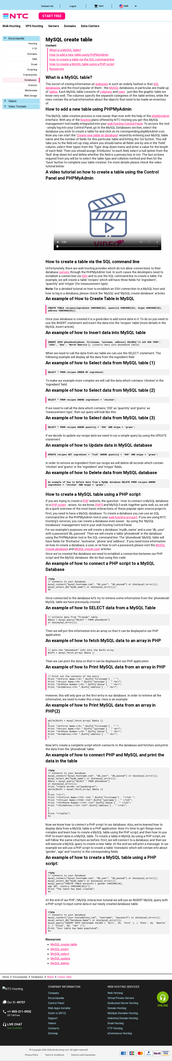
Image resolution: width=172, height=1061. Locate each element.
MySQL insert (60, 949)
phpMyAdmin (160, 116)
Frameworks (30, 74)
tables (53, 91)
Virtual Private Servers (121, 998)
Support (53, 1018)
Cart (100, 6)
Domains (70, 26)
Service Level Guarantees (83, 1055)
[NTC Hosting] (16, 15)
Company (53, 993)
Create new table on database (97, 135)
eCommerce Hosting (120, 1033)
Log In (73, 6)
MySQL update (60, 958)
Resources (56, 69)
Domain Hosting (117, 1008)
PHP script (58, 505)
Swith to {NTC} (57, 1013)
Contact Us (47, 6)
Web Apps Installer (59, 1008)
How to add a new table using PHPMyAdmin (79, 54)
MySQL (114, 88)
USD (125, 6)
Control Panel (133, 123)
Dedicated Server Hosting (123, 1003)
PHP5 (99, 505)
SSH (85, 276)
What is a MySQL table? (65, 50)
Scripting (32, 69)
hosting (85, 120)
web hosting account (123, 517)
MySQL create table (64, 944)
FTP (35, 48)
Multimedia (31, 90)
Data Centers (90, 26)
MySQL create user (87, 549)
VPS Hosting (34, 26)
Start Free (52, 16)
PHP (86, 501)
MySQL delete (60, 963)
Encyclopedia (16, 38)
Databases (30, 80)
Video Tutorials (17, 106)
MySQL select (60, 954)
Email (34, 64)
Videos (12, 101)
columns (106, 91)
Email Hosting (116, 1023)
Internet (32, 85)
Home (6, 977)
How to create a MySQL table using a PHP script (81, 64)
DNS (34, 59)
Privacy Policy (31, 1055)
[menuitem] (47, 6)
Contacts (53, 1028)
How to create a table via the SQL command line (81, 59)
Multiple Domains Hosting (123, 1013)
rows (121, 91)
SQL (156, 84)
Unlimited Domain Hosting (123, 1018)
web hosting (115, 123)
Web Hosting (11, 26)
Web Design (30, 95)
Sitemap (53, 1033)
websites (101, 84)
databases (53, 88)
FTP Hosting (115, 1028)
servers (64, 272)
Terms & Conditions (54, 1055)
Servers (53, 26)
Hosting (32, 43)
